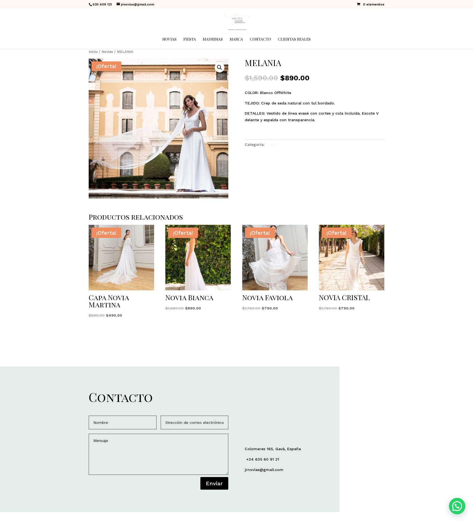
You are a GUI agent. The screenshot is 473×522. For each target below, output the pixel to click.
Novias (169, 39)
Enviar (214, 483)
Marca (236, 39)
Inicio (93, 52)
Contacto (260, 39)
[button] (219, 67)
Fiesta (189, 39)
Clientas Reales (294, 39)
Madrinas (213, 39)
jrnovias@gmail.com (264, 469)
